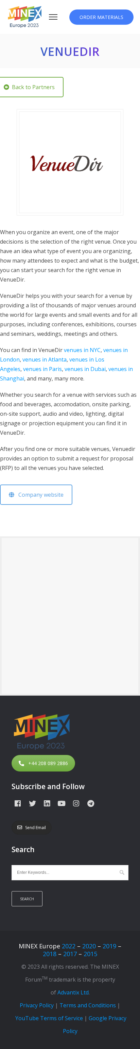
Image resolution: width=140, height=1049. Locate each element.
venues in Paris (42, 369)
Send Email (35, 827)
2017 (70, 954)
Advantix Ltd (73, 992)
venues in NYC (82, 350)
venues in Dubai (85, 369)
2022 (68, 946)
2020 (89, 946)
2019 (109, 946)
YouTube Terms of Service (49, 1018)
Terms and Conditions (87, 1005)
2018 (49, 954)
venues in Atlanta (44, 359)
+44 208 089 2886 (48, 763)
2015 (90, 954)
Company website (39, 494)
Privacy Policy (37, 1005)
